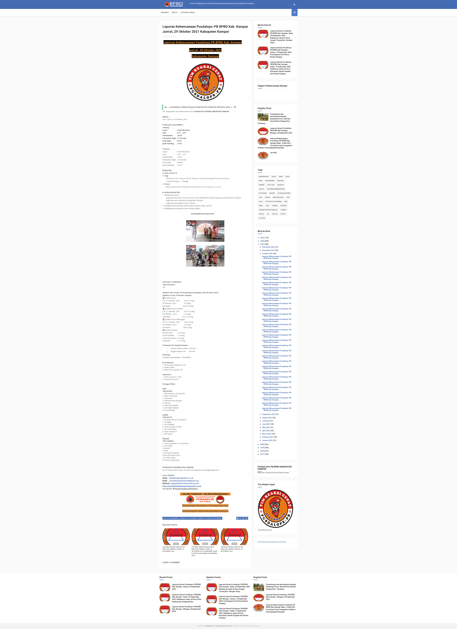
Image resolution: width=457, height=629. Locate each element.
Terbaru (283, 210)
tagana (274, 205)
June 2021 (266, 424)
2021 (262, 244)
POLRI (261, 201)
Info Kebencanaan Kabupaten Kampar (272, 542)
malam (267, 197)
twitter (274, 214)
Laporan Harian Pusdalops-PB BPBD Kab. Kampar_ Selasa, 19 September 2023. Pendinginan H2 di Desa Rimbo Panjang (281, 52)
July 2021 (266, 421)
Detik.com (270, 185)
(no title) (273, 153)
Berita (174, 12)
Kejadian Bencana (284, 193)
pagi (288, 197)
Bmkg (281, 176)
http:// (174, 483)
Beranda (165, 12)
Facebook (183, 518)
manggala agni (278, 197)
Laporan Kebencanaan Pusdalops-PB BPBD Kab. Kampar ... (276, 257)
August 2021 (267, 418)
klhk (260, 197)
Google (261, 189)
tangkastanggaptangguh (268, 210)
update (283, 214)
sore (267, 205)
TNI (268, 214)
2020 (262, 444)
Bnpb (287, 176)
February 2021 (268, 437)
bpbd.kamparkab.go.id (187, 483)
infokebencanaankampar (276, 189)
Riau (285, 201)
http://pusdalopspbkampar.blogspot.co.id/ (181, 486)
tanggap (283, 205)
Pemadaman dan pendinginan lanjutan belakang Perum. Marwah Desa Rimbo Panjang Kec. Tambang (274, 118)
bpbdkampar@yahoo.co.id (181, 478)
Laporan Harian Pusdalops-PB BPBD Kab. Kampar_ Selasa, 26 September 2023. (173, 549)
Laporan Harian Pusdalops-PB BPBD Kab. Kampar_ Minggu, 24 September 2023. (232, 549)
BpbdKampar (173, 518)
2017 (262, 454)
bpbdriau (280, 180)
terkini (261, 214)
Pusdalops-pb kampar (213, 518)
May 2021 (266, 427)
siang (261, 205)
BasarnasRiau (264, 176)
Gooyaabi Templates (252, 626)
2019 (262, 448)
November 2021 (268, 250)
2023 (262, 238)
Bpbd (165, 518)
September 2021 (269, 414)
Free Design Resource (224, 626)
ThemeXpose (210, 626)
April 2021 (266, 431)
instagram (192, 518)
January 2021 (267, 440)
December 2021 (268, 247)
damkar (261, 185)
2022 (262, 241)
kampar (201, 518)
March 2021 (267, 434)
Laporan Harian (188, 12)
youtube (262, 218)
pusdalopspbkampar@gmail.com (184, 480)
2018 (262, 451)
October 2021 (267, 253)
